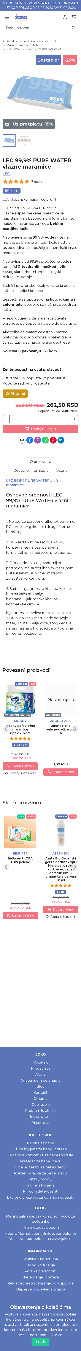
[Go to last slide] (6, 728)
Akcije (40, 1074)
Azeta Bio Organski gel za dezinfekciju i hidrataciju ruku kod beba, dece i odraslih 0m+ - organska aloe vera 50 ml (61, 869)
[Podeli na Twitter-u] (37, 440)
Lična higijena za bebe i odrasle (38, 41)
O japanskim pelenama (40, 1080)
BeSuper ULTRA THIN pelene (20, 860)
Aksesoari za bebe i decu (40, 1161)
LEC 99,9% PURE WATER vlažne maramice (34, 48)
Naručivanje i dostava (40, 1277)
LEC (6, 174)
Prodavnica (40, 1068)
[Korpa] (74, 17)
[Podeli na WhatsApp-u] (45, 440)
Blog (41, 1086)
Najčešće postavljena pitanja (40, 1289)
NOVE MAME (40, 1179)
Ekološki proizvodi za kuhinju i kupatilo (40, 1197)
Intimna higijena (40, 1185)
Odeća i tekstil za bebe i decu (40, 1167)
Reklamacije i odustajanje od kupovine (40, 1283)
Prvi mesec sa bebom (40, 1227)
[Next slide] (74, 728)
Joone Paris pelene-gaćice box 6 (61, 729)
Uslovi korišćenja (40, 1265)
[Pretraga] (73, 28)
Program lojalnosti (40, 1111)
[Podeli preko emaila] (22, 440)
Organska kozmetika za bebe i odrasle (40, 1155)
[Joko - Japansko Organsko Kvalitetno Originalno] (21, 17)
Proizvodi (8, 41)
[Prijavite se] (65, 17)
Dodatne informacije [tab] (31, 470)
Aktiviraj (17, 393)
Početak (40, 1062)
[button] (9, 140)
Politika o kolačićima (40, 1259)
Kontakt (40, 1092)
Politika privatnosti (40, 1271)
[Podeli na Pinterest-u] (53, 440)
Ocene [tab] (62, 470)
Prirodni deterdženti (40, 1191)
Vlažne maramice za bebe (23, 45)
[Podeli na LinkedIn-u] (60, 440)
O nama (40, 1099)
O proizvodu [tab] (40, 462)
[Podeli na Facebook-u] (29, 440)
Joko (40, 1054)
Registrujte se (40, 1117)
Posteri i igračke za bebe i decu (40, 1173)
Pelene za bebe (40, 1143)
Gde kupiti (41, 1105)
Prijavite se (40, 1123)
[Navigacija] (7, 17)
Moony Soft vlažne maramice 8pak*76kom (20, 729)
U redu (40, 1342)
